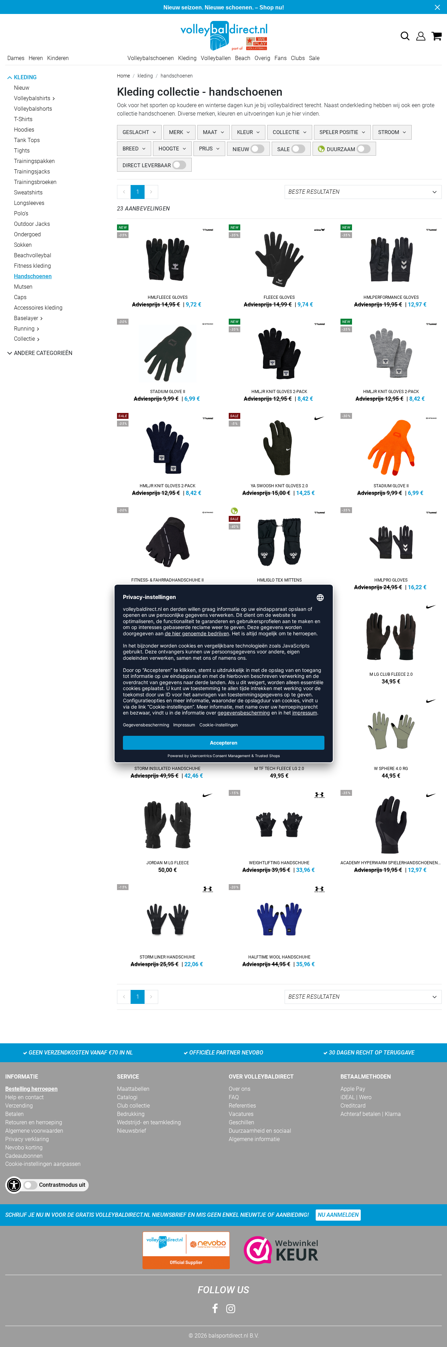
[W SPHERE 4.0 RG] (391, 735)
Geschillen (241, 1122)
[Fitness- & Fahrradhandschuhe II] (167, 547)
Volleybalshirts (32, 98)
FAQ (234, 1097)
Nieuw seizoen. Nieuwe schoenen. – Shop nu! (223, 7)
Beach (242, 58)
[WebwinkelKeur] (274, 1250)
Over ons (239, 1089)
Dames (15, 58)
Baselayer (26, 318)
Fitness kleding (32, 265)
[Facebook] (215, 1309)
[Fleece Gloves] (279, 264)
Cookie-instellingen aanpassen (43, 1164)
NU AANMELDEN (338, 1215)
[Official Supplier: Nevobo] (186, 1250)
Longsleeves (29, 203)
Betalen (14, 1114)
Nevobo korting (24, 1147)
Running (24, 328)
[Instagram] (230, 1309)
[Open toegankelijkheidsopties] (14, 1185)
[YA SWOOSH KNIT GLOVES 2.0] (279, 453)
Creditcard (353, 1105)
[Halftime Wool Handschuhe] (279, 924)
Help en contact (24, 1097)
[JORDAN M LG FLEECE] (167, 830)
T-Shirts (23, 119)
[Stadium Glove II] (167, 358)
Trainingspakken (34, 161)
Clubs (298, 58)
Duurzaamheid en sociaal (260, 1130)
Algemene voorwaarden (34, 1130)
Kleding (187, 58)
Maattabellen (133, 1089)
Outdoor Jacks (32, 224)
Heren (36, 58)
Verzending (19, 1105)
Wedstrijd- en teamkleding (149, 1122)
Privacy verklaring (27, 1139)
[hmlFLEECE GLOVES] (167, 264)
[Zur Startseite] (223, 35)
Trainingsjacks (32, 171)
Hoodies (24, 129)
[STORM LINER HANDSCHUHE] (167, 924)
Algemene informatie (254, 1139)
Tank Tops (27, 140)
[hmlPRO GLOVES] (391, 547)
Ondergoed (27, 234)
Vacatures (241, 1114)
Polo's (21, 213)
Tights (22, 150)
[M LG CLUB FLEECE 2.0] (391, 641)
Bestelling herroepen (31, 1089)
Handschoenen (33, 276)
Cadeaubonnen (24, 1156)
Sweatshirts (28, 192)
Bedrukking (131, 1114)
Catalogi (127, 1097)
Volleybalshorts (33, 108)
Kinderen (58, 58)
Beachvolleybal (32, 255)
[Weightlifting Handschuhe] (279, 830)
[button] (405, 36)
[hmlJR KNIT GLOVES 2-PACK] (279, 358)
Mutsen (23, 286)
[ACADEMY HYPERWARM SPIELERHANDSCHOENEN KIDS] (391, 830)
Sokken (23, 245)
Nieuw (21, 87)
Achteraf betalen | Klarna (370, 1114)
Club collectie (133, 1105)
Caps (20, 297)
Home (123, 76)
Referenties (242, 1105)
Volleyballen (216, 58)
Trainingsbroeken (35, 182)
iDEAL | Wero (356, 1097)
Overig (262, 58)
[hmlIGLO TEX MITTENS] (279, 547)
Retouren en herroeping (33, 1122)
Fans (280, 58)
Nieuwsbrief (131, 1130)
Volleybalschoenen (150, 58)
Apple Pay (352, 1089)
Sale (314, 58)
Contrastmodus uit (62, 1185)
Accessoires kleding (38, 307)
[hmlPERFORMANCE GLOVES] (391, 264)
